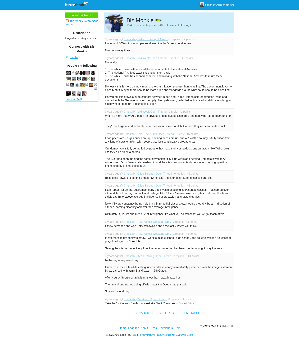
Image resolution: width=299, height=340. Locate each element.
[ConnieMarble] (84, 94)
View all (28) (74, 99)
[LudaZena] (68, 94)
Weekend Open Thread (152, 299)
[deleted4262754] (73, 72)
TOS (134, 334)
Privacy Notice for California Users (174, 334)
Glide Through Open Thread (155, 173)
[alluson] (91, 85)
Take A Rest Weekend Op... (154, 221)
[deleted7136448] (88, 78)
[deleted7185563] (86, 84)
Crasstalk (130, 39)
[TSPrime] (68, 79)
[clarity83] (74, 79)
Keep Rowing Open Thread (154, 256)
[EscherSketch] (87, 73)
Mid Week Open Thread (152, 58)
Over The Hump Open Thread (156, 134)
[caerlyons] (77, 73)
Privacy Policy (146, 334)
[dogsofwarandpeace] (74, 94)
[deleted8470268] (95, 89)
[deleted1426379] (95, 84)
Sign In (208, 4)
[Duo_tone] (82, 73)
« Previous (142, 312)
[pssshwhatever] (93, 79)
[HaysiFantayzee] (79, 79)
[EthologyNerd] (93, 73)
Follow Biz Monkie (81, 15)
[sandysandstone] (79, 94)
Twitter (74, 57)
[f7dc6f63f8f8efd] (72, 85)
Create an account (224, 4)
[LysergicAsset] (82, 85)
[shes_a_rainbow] (77, 85)
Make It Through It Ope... (152, 39)
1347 (185, 312)
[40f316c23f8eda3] (68, 73)
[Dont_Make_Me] (84, 79)
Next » (195, 312)
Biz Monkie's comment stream (82, 23)
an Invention (217, 326)
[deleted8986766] (67, 84)
